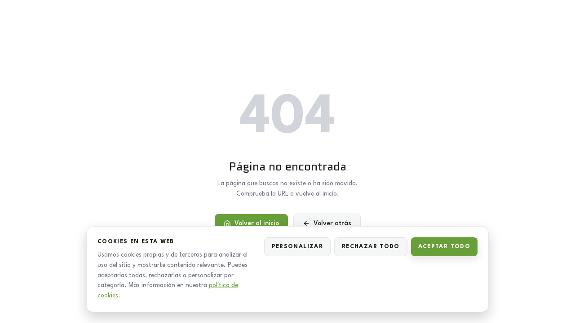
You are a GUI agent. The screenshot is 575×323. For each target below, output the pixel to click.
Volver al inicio (256, 223)
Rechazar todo (371, 246)
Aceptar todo (444, 246)
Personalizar (297, 246)
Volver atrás (332, 223)
